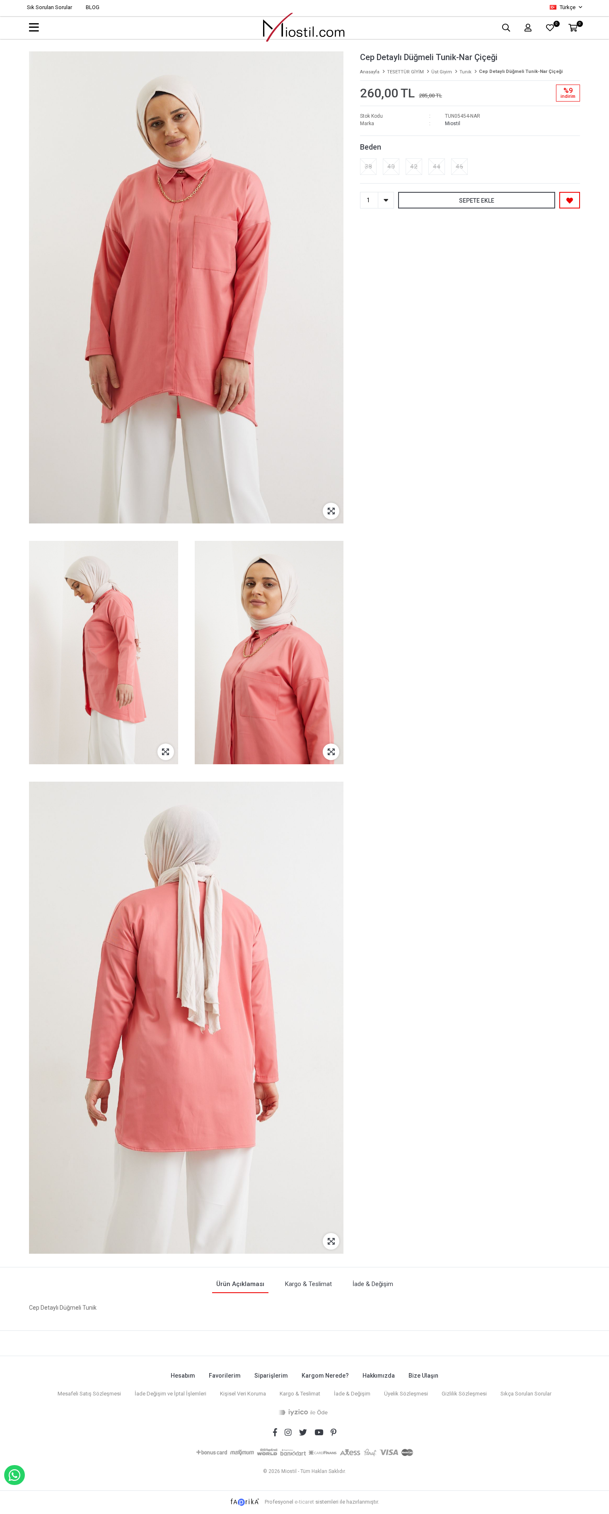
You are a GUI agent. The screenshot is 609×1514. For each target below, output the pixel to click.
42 (414, 166)
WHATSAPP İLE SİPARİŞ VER (14, 1475)
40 (391, 166)
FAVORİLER (556, 25)
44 (436, 166)
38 (368, 166)
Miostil (452, 123)
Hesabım (183, 1375)
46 (459, 166)
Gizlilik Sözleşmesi (464, 1393)
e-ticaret (304, 1502)
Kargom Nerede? (325, 1375)
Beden (370, 147)
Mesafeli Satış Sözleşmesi (89, 1393)
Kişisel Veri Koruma (243, 1393)
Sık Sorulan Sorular (49, 7)
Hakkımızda (378, 1375)
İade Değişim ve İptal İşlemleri (170, 1393)
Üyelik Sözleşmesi (406, 1393)
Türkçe (567, 7)
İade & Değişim (352, 1393)
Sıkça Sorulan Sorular (525, 1393)
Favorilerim (225, 1375)
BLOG (92, 7)
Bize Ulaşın (423, 1375)
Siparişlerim (271, 1375)
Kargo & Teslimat (300, 1393)
